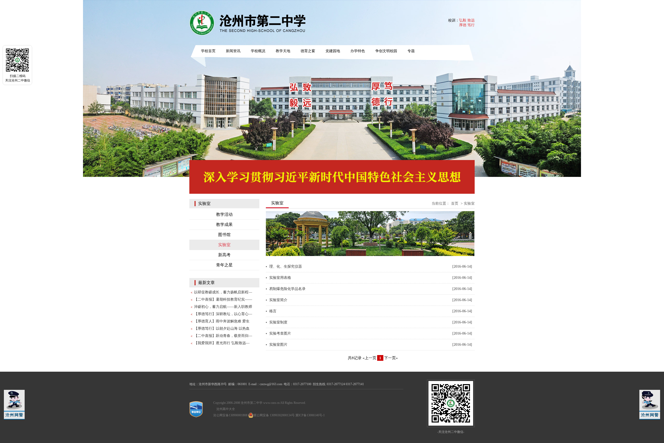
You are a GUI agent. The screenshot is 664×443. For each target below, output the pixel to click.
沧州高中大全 (225, 409)
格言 (272, 311)
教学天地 (283, 51)
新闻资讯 (233, 51)
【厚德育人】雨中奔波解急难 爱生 (222, 321)
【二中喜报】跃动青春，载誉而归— (223, 336)
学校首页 (208, 51)
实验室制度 (278, 322)
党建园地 (333, 51)
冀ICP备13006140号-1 (310, 415)
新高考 (224, 255)
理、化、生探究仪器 (285, 266)
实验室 (224, 245)
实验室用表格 (280, 278)
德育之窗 (308, 51)
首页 (454, 203)
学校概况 (258, 51)
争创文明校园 (386, 51)
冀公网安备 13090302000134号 (274, 415)
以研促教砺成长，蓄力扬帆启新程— (223, 292)
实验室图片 (278, 345)
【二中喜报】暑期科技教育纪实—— (223, 299)
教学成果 (224, 224)
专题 (411, 51)
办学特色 (357, 51)
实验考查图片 (280, 333)
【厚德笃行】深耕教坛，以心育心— (223, 314)
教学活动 (224, 214)
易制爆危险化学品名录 (287, 289)
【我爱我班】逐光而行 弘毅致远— (222, 343)
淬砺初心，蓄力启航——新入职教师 (223, 307)
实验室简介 (278, 300)
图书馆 (224, 234)
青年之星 (224, 265)
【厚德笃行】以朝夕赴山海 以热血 (222, 328)
